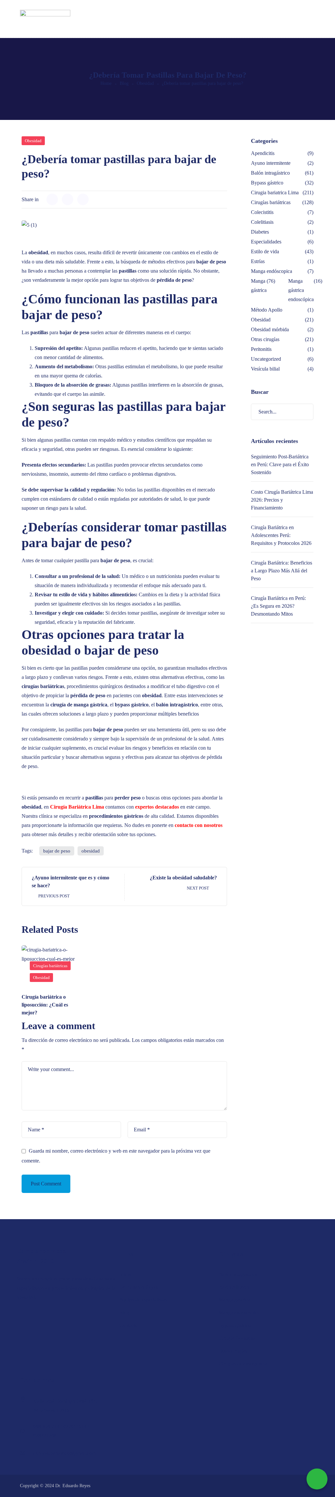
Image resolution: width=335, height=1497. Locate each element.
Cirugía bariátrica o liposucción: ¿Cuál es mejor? (45, 1004)
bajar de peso (56, 851)
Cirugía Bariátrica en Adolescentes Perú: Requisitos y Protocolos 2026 (281, 535)
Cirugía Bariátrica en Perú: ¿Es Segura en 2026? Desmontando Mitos (278, 606)
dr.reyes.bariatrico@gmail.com (64, 1453)
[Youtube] (53, 1314)
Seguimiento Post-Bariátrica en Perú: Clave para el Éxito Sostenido (280, 464)
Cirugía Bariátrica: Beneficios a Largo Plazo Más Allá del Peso (281, 570)
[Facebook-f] (19, 1314)
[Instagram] (36, 1314)
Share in (30, 199)
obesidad (90, 851)
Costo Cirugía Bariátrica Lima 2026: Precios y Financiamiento (282, 499)
